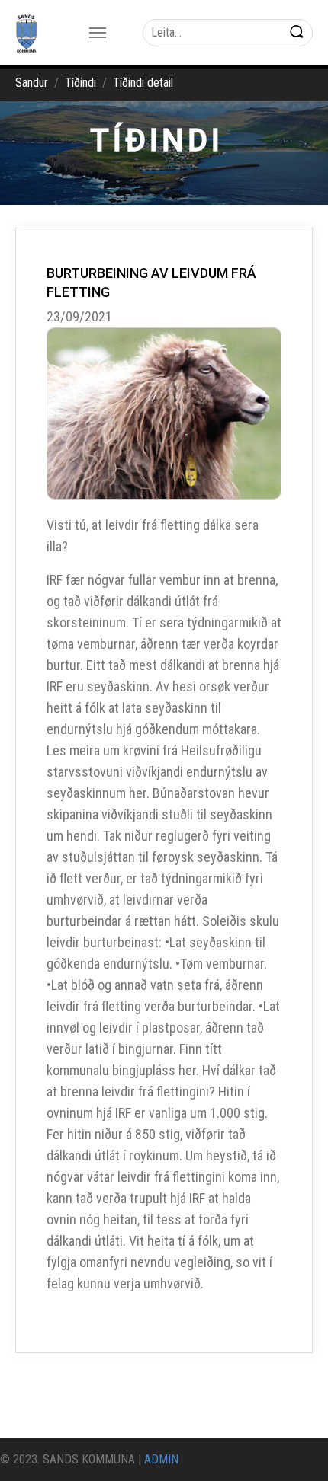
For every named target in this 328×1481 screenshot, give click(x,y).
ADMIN (161, 1459)
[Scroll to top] (294, 1447)
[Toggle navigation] (97, 33)
